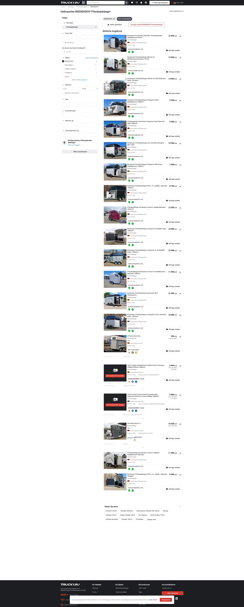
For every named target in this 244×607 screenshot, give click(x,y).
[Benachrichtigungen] (141, 3)
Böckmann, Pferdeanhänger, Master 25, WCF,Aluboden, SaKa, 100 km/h (146, 79)
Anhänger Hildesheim (126, 511)
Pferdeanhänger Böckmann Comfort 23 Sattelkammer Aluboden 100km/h (146, 272)
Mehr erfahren (153, 600)
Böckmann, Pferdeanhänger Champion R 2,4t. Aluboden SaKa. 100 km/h (146, 315)
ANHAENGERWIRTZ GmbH (136, 379)
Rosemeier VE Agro (111, 511)
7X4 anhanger (139, 519)
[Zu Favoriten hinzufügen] (180, 36)
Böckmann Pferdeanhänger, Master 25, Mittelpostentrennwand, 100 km (141, 58)
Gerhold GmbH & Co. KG (135, 49)
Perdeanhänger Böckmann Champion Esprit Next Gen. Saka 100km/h (146, 122)
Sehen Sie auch (111, 506)
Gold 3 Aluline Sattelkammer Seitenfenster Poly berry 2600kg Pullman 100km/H (145, 366)
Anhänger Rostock (111, 515)
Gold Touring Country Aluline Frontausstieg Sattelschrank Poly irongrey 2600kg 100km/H (143, 395)
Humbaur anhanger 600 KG (127, 515)
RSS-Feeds (142, 604)
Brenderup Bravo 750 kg (157, 515)
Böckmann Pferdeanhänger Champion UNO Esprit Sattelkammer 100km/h (144, 165)
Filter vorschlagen (74, 145)
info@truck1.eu (167, 588)
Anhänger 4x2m (151, 519)
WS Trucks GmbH (133, 350)
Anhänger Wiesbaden (112, 519)
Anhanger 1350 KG (127, 519)
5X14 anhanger (143, 515)
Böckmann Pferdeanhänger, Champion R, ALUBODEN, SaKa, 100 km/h (146, 251)
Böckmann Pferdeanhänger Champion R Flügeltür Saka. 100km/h (146, 230)
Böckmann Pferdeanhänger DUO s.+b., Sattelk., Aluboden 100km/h (147, 187)
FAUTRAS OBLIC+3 (133, 423)
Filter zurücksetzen (80, 152)
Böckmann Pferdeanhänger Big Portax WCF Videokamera (142, 294)
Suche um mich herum (72, 93)
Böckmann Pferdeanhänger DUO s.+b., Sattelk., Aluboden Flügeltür (147, 475)
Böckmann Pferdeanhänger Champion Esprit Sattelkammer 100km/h (143, 101)
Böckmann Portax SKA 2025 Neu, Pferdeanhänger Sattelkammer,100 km (144, 36)
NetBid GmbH (138, 437)
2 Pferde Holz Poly (133, 336)
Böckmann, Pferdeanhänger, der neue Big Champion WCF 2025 (145, 144)
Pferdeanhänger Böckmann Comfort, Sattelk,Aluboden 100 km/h (146, 208)
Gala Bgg (165, 511)
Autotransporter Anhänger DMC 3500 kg (147, 511)
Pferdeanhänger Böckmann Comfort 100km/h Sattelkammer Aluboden (143, 454)
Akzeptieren (166, 600)
